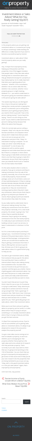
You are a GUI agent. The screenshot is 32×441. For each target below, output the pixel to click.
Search (3, 398)
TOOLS (4, 408)
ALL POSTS (16, 435)
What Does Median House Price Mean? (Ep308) (14, 385)
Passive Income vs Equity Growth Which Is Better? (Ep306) (17, 379)
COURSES (4, 410)
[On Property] (16, 5)
